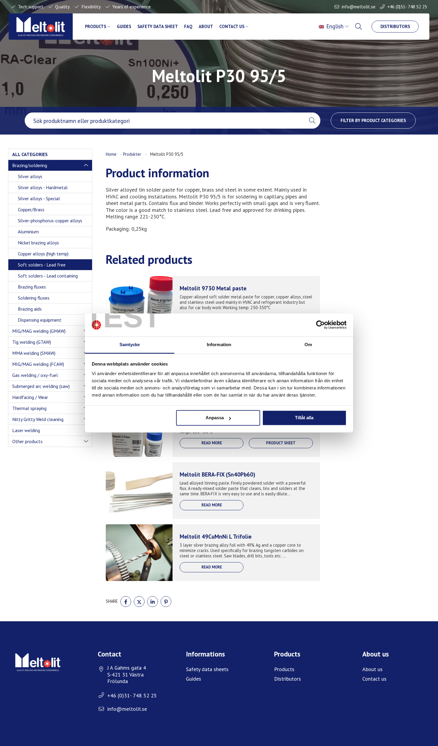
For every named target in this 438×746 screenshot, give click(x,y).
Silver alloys (30, 176)
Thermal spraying (29, 408)
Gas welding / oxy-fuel (35, 375)
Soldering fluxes (33, 298)
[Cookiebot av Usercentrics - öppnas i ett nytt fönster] (320, 324)
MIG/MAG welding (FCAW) (38, 364)
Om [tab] (308, 344)
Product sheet (281, 443)
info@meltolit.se (358, 7)
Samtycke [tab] (129, 344)
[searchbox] (164, 120)
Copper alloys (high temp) (43, 254)
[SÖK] (359, 26)
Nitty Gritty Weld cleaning (37, 419)
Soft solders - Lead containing (48, 276)
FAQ (188, 26)
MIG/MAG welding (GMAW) (39, 331)
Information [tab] (219, 344)
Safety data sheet (157, 26)
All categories (30, 154)
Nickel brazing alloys (38, 243)
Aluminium (28, 232)
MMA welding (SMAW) (33, 353)
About (206, 26)
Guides (124, 26)
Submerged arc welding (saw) (41, 386)
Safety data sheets (207, 669)
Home (111, 154)
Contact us (231, 26)
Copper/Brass (31, 209)
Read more (211, 443)
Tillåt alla (304, 417)
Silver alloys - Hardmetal (43, 187)
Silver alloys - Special (39, 198)
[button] (312, 120)
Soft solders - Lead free (42, 265)
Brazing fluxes (32, 287)
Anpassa (215, 417)
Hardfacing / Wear (30, 397)
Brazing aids (30, 309)
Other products (27, 441)
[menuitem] (334, 26)
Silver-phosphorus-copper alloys (50, 221)
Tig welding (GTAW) (31, 342)
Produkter (132, 154)
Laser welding (26, 430)
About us (372, 669)
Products (95, 26)
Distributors (395, 26)
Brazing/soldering (29, 165)
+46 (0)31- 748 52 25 (407, 7)
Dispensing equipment (39, 320)
